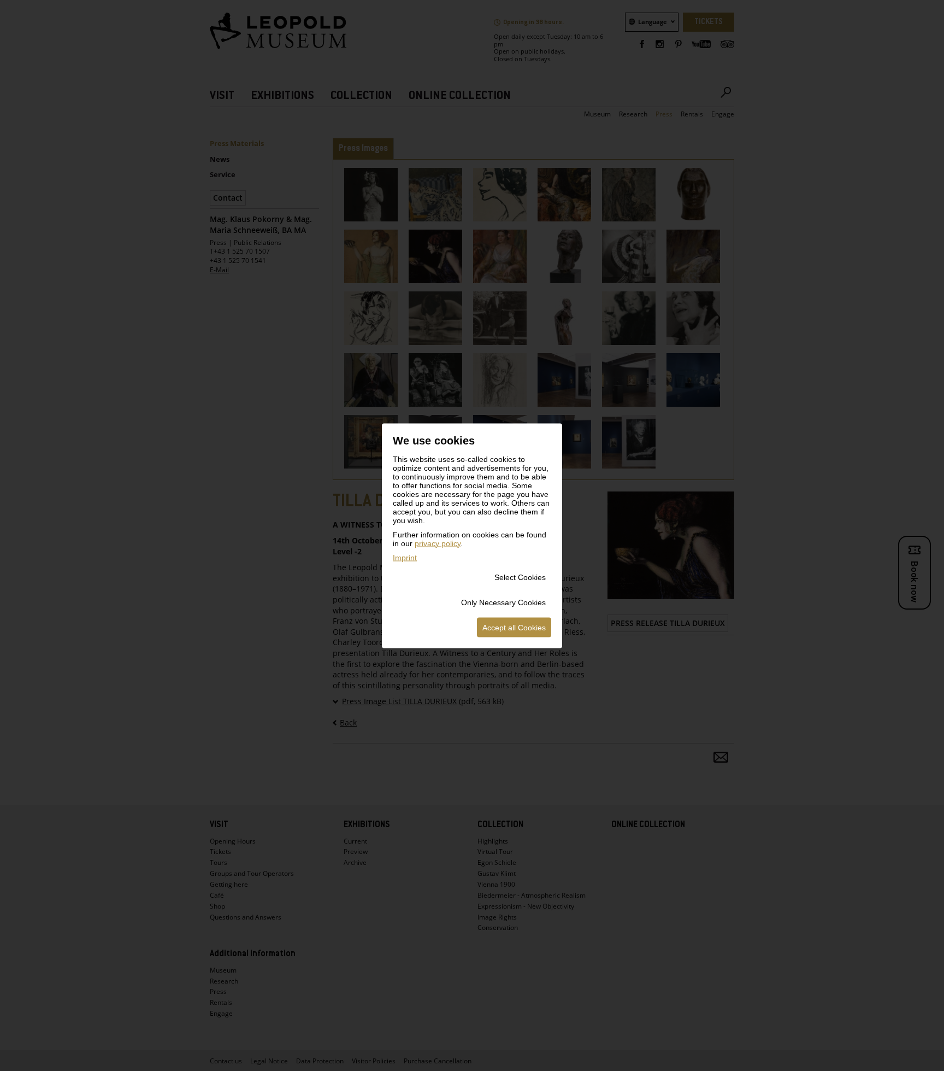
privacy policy (438, 543)
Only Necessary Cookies (503, 602)
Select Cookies (520, 576)
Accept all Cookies (514, 627)
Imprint (405, 557)
